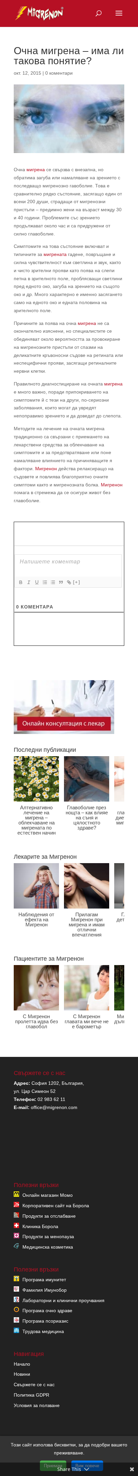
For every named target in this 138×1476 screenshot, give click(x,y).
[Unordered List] (53, 582)
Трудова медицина (43, 1331)
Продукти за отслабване (49, 1216)
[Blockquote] (61, 582)
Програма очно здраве (47, 1310)
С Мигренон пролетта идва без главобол (36, 1021)
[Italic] (28, 582)
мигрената (55, 254)
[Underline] (36, 582)
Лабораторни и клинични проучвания (63, 1300)
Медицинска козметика (47, 1247)
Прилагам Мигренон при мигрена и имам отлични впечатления (87, 924)
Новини (22, 1374)
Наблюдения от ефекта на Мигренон (36, 919)
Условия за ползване (37, 1405)
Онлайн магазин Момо (47, 1195)
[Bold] (20, 582)
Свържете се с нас (34, 1384)
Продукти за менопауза (48, 1236)
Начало (22, 1364)
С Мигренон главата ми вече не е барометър (87, 1021)
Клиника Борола (40, 1226)
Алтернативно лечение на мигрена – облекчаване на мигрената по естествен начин (36, 820)
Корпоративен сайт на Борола (55, 1205)
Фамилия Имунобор (44, 1290)
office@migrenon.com (54, 1107)
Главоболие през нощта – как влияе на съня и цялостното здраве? (87, 818)
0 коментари (59, 73)
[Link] (69, 582)
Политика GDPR (31, 1395)
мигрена (35, 169)
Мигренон (46, 468)
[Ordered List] (45, 582)
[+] (76, 582)
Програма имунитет (44, 1279)
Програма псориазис (45, 1321)
